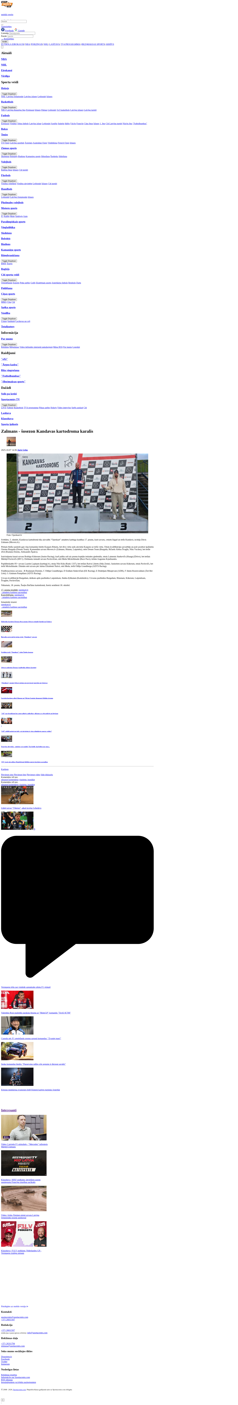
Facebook (9, 30)
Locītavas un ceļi (22, 321)
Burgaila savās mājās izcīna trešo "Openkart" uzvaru (19, 637)
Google (21, 30)
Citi (13, 302)
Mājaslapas (14, 347)
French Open (63, 143)
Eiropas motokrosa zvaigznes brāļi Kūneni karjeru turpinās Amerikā (30, 1090)
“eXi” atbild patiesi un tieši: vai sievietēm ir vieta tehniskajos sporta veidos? (26, 731)
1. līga (102, 123)
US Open (5, 143)
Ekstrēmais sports (43, 283)
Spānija (61, 123)
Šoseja (9, 263)
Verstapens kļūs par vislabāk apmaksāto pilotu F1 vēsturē (26, 987)
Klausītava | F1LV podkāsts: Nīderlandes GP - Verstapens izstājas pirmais (21, 1252)
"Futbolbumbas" (140, 123)
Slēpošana (45, 156)
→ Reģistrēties (7, 39)
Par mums (67, 347)
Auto (25, 216)
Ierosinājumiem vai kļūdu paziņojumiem (18, 1382)
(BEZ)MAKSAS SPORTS (93, 44)
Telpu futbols (23, 123)
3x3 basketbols (63, 110)
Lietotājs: (5, 33)
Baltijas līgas (6, 170)
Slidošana (63, 156)
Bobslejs (13, 156)
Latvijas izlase (35, 123)
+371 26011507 (8, 1319)
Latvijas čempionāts (14, 96)
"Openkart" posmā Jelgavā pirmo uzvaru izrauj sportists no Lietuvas (24, 683)
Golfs (33, 283)
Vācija (73, 123)
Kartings (5, 769)
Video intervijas (64, 407)
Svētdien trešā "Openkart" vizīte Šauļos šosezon (17, 652)
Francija (79, 123)
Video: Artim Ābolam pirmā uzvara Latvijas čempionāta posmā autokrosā (20, 1216)
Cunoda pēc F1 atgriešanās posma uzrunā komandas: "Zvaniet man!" (31, 1038)
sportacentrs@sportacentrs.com (14, 1317)
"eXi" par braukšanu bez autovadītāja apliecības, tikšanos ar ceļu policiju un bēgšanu (29, 713)
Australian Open (40, 143)
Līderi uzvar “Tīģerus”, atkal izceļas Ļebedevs (21, 808)
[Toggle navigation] (2, 47)
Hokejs (54, 407)
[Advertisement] (24, 1276)
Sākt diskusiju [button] (47, 774)
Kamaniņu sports (33, 156)
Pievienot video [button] (33, 774)
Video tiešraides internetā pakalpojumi (36, 347)
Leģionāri (42, 96)
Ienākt (4, 42)
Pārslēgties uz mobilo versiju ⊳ (14, 1306)
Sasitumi (11, 321)
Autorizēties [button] (6, 26)
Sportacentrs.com (19, 1390)
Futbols (10, 407)
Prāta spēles (25, 283)
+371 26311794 (8, 1343)
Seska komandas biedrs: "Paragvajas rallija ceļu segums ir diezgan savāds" (33, 1064)
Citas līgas (88, 123)
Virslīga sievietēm (24, 183)
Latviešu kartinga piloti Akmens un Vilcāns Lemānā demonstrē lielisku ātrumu (27, 698)
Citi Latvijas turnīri (114, 123)
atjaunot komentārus (10, 779)
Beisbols (72, 283)
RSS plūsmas (7, 1380)
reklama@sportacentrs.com (13, 1346)
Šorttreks (54, 156)
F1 (2, 216)
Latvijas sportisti (17, 143)
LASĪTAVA (54, 44)
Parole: (4, 36)
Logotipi (76, 347)
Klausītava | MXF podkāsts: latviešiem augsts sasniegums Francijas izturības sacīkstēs (20, 1181)
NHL (46, 44)
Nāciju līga (127, 123)
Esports (16, 283)
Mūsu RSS (58, 347)
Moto (12, 216)
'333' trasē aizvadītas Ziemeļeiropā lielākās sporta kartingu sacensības (24, 762)
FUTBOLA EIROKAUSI (12, 44)
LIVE (3, 407)
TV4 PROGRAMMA (70, 44)
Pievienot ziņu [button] (7, 774)
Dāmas (44, 110)
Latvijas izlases (30, 96)
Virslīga (13, 123)
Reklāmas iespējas (9, 1375)
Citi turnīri (23, 170)
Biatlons (21, 156)
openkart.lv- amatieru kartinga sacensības (14, 591)
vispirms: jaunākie (27, 779)
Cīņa (9, 302)
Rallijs (7, 216)
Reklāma (5, 347)
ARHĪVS (110, 44)
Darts (78, 283)
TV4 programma (31, 407)
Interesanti (9, 1110)
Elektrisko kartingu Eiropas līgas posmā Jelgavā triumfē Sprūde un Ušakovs (26, 621)
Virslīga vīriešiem (8, 183)
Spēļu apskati (77, 407)
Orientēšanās (6, 283)
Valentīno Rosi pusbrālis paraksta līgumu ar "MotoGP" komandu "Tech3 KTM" (36, 1013)
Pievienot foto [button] (20, 774)
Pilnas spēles (44, 407)
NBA (27, 44)
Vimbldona (52, 143)
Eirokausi (30, 110)
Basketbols (18, 407)
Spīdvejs (19, 216)
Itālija (67, 123)
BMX (3, 263)
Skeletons (5, 156)
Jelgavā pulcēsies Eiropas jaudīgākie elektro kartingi (18, 667)
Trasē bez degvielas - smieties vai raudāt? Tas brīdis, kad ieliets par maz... (25, 746)
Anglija (54, 123)
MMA (3, 302)
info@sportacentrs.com (37, 1333)
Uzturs (4, 321)
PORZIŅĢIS (37, 44)
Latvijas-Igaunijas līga (15, 110)
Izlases (49, 96)
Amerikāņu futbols (60, 283)
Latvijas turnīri (90, 110)
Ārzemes (28, 143)
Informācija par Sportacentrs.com (15, 1377)
